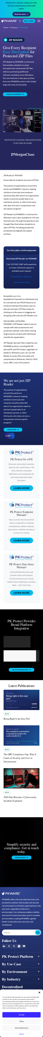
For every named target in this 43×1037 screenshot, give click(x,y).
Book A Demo (29, 21)
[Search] (20, 21)
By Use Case (11, 964)
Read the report (20, 14)
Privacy (21, 1034)
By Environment (14, 971)
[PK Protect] (9, 436)
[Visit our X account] (14, 946)
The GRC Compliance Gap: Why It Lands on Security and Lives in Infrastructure (20, 758)
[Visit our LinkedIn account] (4, 946)
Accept (21, 1015)
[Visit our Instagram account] (19, 946)
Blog (7, 714)
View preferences (21, 1028)
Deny (21, 1021)
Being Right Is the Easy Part (17, 718)
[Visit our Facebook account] (9, 946)
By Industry (11, 979)
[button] (39, 992)
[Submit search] (38, 932)
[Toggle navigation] (39, 21)
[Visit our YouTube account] (24, 946)
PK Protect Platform (17, 956)
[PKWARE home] (9, 20)
